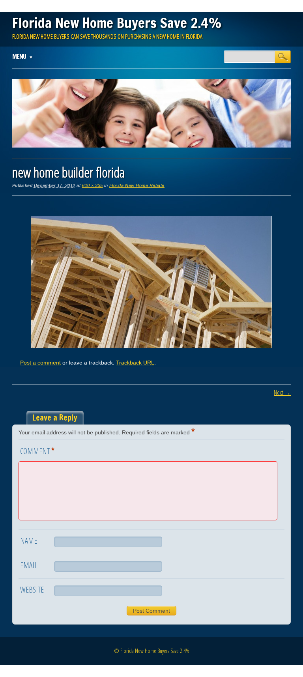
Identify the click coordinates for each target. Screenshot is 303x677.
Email (28, 565)
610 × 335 (92, 185)
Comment (37, 450)
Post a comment (40, 362)
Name (28, 540)
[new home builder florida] (151, 346)
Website (32, 589)
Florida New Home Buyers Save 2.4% (117, 23)
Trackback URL (135, 362)
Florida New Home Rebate (137, 185)
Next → (282, 392)
